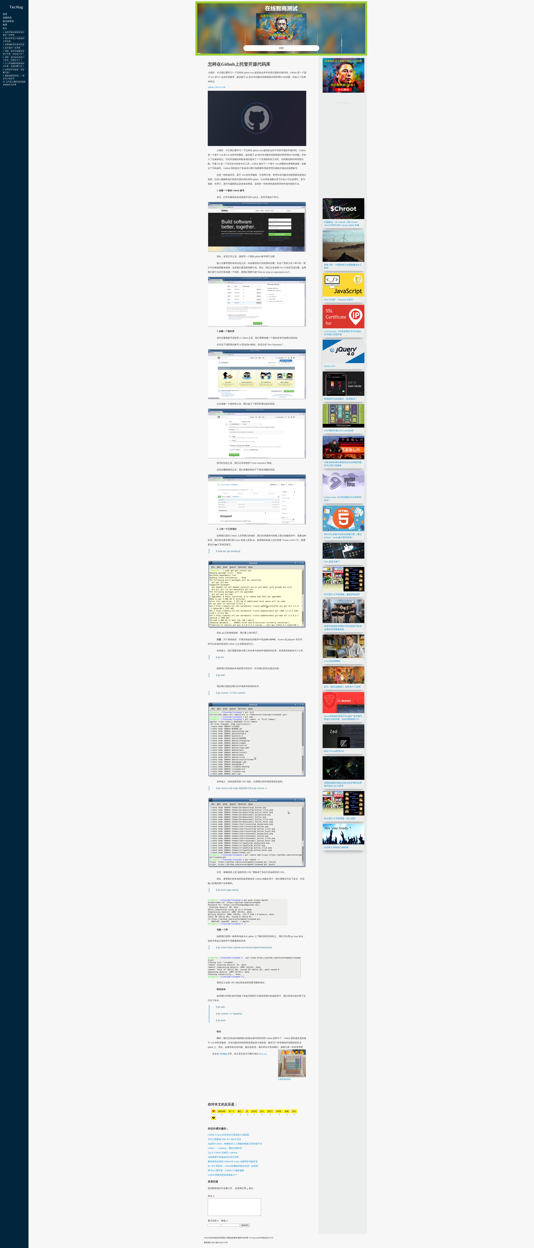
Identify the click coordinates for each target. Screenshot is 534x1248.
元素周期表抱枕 (284, 1079)
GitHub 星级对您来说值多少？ (222, 1175)
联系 (5, 25)
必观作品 (7, 17)
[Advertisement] (257, 1100)
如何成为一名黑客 (12, 48)
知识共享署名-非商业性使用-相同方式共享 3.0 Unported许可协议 (240, 1238)
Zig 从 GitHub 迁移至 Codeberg (222, 1152)
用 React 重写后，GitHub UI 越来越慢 (226, 1170)
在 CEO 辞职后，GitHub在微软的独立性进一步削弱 (233, 1166)
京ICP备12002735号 (220, 1242)
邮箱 (224, 1221)
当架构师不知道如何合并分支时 (223, 1157)
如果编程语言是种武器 (14, 44)
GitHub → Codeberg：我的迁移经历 (225, 1148)
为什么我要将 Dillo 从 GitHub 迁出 (224, 1139)
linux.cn (262, 1054)
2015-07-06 (220, 87)
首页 (5, 14)
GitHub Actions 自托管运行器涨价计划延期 (228, 1135)
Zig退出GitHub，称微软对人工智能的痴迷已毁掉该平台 (235, 1144)
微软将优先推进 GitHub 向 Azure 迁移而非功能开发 (233, 1161)
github (211, 87)
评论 (211, 1196)
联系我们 (207, 1242)
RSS (5, 28)
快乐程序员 (8, 21)
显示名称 (213, 1221)
